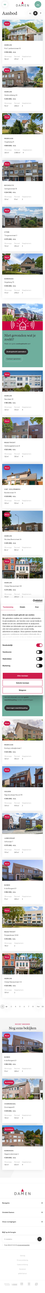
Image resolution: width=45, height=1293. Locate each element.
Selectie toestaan (22, 683)
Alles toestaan (22, 676)
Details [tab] (22, 607)
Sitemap (22, 1255)
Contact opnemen (13, 359)
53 (43, 1007)
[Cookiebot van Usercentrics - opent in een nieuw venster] (32, 600)
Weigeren (22, 690)
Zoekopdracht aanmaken (16, 352)
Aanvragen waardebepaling (16, 708)
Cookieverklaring (22, 1264)
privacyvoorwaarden (23, 1245)
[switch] (39, 652)
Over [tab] (37, 607)
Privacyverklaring (22, 1260)
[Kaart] (40, 13)
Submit (39, 1239)
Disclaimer (22, 1269)
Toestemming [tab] (8, 607)
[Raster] (35, 13)
